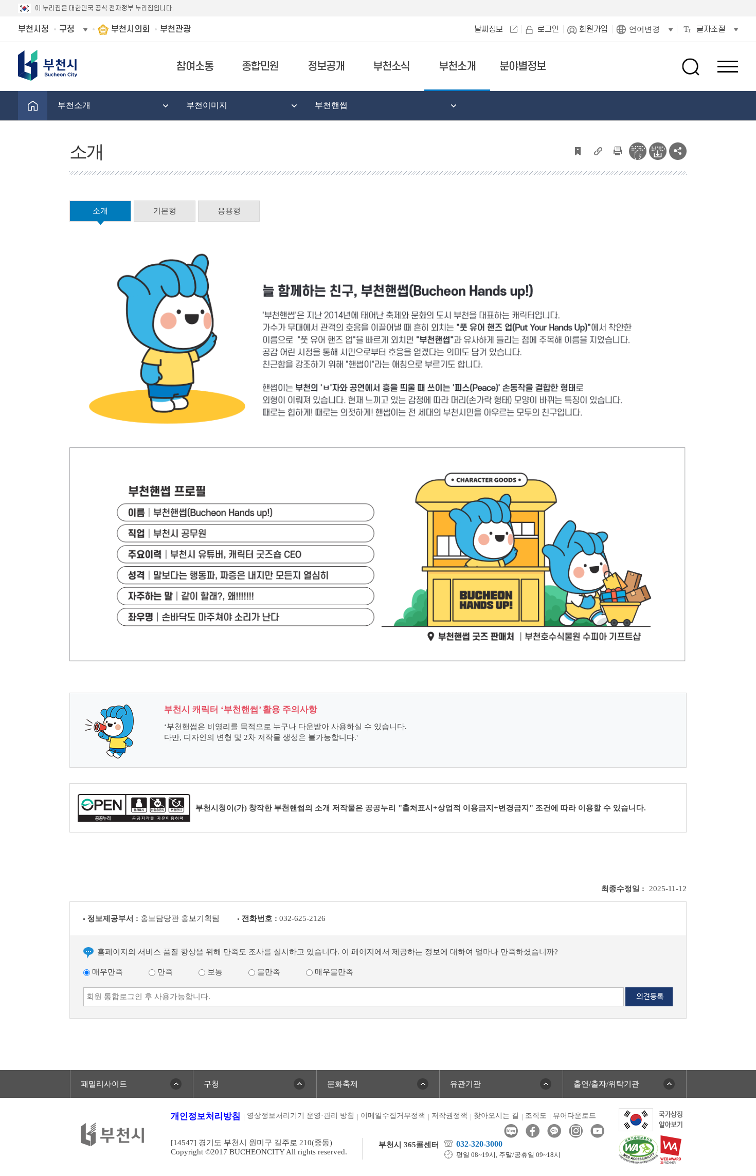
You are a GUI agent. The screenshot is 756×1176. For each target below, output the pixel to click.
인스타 (576, 1131)
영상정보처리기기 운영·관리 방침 (300, 1115)
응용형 (229, 211)
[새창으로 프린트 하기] (617, 150)
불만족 (267, 972)
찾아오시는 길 (496, 1115)
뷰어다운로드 (574, 1115)
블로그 (511, 1131)
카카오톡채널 (554, 1131)
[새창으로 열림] (651, 1119)
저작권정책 (449, 1115)
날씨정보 (488, 29)
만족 (164, 972)
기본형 (164, 211)
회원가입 (593, 29)
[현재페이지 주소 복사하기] (597, 150)
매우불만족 (333, 972)
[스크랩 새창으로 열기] (577, 150)
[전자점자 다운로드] (658, 150)
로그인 (548, 29)
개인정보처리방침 (206, 1116)
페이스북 (532, 1131)
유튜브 (597, 1131)
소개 (100, 211)
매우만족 (106, 972)
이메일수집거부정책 (393, 1115)
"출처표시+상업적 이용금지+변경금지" (465, 808)
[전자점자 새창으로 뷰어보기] (637, 150)
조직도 (536, 1115)
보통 (214, 972)
